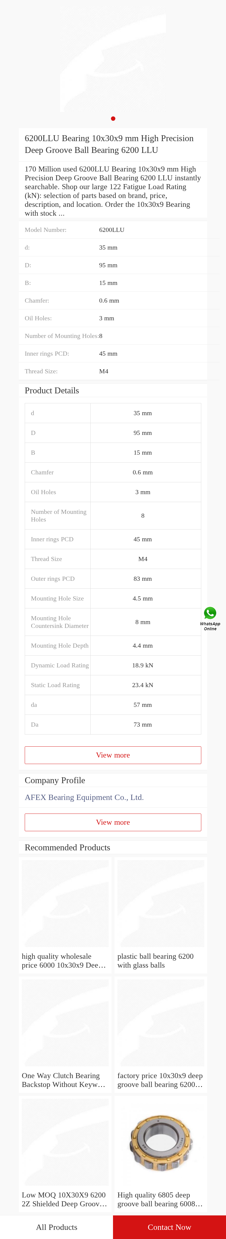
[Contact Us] (211, 620)
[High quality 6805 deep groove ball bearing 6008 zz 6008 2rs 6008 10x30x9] (160, 1186)
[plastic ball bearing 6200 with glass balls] (160, 947)
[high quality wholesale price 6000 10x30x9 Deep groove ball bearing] (65, 947)
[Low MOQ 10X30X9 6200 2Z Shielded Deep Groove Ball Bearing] (65, 1186)
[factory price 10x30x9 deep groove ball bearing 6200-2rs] (160, 1067)
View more (113, 755)
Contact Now (169, 1227)
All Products (56, 1227)
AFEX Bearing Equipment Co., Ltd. (84, 797)
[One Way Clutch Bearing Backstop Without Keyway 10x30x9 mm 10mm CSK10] (65, 1067)
